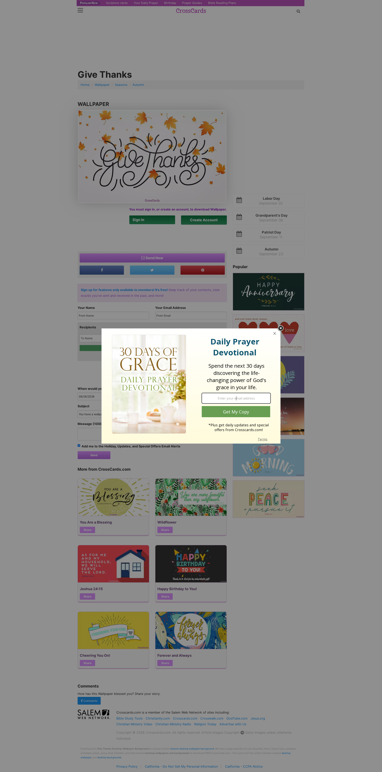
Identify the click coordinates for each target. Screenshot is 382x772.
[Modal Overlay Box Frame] (191, 386)
